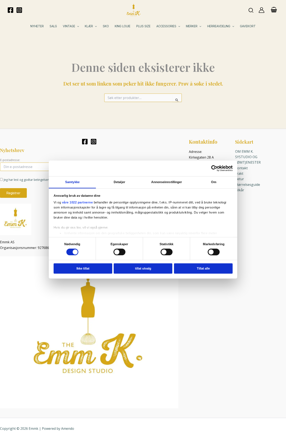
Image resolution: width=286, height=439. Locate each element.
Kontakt (241, 168)
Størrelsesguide (247, 184)
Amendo (67, 428)
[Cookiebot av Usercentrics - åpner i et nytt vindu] (214, 168)
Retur (239, 179)
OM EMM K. (244, 151)
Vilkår (239, 190)
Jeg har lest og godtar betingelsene (27, 180)
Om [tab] (213, 182)
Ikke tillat (82, 268)
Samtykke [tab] (72, 182)
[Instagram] (19, 10)
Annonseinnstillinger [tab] (166, 182)
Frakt (239, 173)
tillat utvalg (143, 268)
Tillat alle (203, 268)
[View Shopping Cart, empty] (274, 10)
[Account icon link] (261, 10)
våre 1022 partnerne (77, 202)
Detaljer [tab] (119, 182)
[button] (251, 10)
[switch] (119, 252)
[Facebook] (10, 10)
